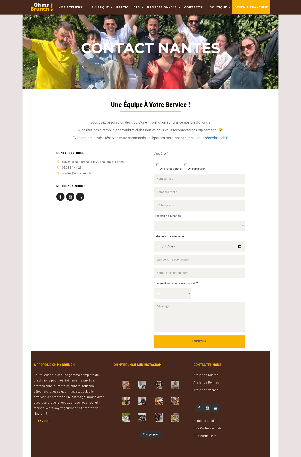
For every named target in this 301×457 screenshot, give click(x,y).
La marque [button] (100, 7)
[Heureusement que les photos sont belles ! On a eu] (126, 401)
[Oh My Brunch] (42, 5)
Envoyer (199, 342)
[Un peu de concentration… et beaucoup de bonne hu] (159, 417)
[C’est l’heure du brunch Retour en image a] (175, 417)
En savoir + (42, 420)
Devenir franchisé (251, 7)
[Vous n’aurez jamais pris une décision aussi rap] (126, 385)
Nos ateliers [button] (71, 7)
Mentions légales (205, 421)
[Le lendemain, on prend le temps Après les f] (175, 401)
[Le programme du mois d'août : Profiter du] (159, 401)
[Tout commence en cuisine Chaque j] (142, 401)
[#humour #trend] (142, 385)
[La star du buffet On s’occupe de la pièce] (175, 385)
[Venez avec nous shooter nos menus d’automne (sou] (159, 385)
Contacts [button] (193, 7)
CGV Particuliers (205, 436)
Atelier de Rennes (206, 383)
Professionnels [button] (162, 7)
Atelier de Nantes (206, 375)
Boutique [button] (219, 7)
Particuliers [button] (128, 7)
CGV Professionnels (208, 429)
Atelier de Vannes (206, 390)
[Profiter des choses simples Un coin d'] (126, 417)
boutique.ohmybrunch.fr (210, 138)
